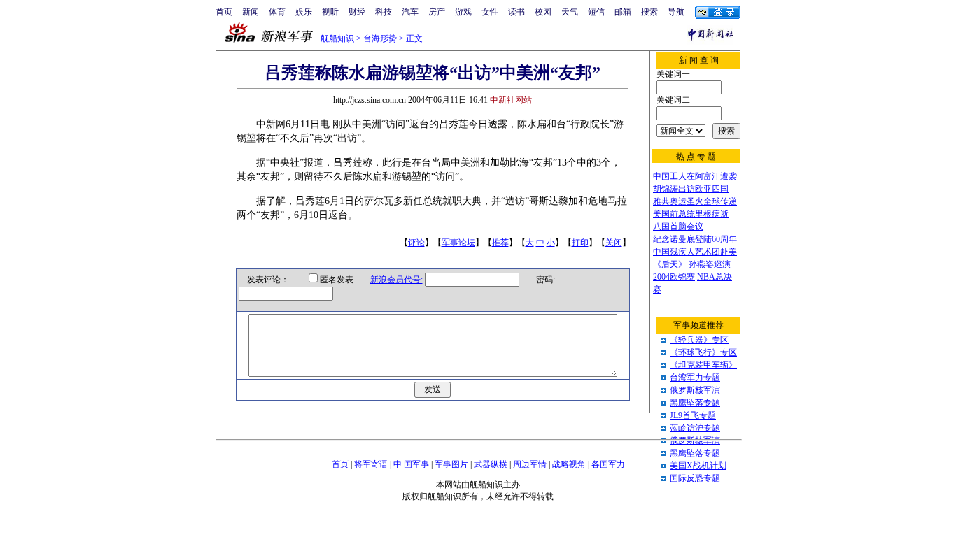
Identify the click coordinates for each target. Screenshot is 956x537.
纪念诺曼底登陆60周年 (695, 239)
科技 (383, 12)
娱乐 (303, 12)
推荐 (500, 243)
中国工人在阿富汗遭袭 (695, 176)
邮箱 (622, 12)
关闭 (613, 243)
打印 (580, 243)
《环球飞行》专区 (703, 352)
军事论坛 (458, 243)
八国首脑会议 (678, 226)
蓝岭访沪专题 (695, 428)
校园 (543, 12)
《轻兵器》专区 (699, 340)
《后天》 (670, 264)
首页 (224, 12)
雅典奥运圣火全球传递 (695, 201)
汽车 (410, 12)
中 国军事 (411, 464)
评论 (416, 243)
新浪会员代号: (396, 280)
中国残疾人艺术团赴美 (695, 252)
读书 (516, 12)
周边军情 (530, 464)
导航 (676, 12)
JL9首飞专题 (693, 415)
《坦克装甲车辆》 (703, 365)
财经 (357, 12)
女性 (489, 12)
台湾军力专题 (695, 377)
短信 (596, 12)
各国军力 (608, 464)
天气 (569, 12)
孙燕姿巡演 (710, 264)
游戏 (463, 12)
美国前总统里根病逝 (691, 214)
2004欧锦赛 (674, 277)
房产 (436, 12)
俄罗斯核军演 (695, 390)
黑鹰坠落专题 (695, 403)
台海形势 (380, 38)
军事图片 (451, 464)
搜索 (649, 12)
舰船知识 (337, 38)
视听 (330, 12)
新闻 (250, 12)
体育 (277, 12)
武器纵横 (490, 464)
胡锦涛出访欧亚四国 (691, 189)
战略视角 (569, 464)
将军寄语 (371, 464)
